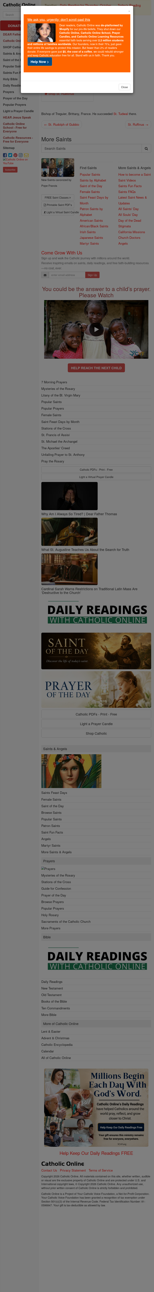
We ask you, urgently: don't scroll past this (58, 19)
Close (124, 87)
